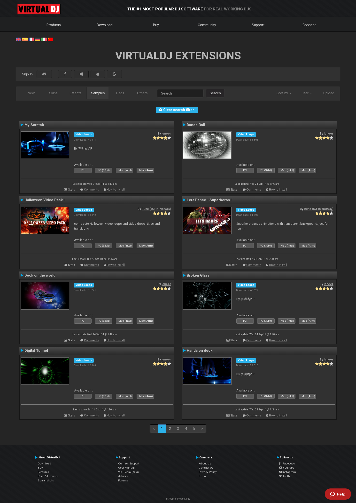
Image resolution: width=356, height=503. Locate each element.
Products (53, 25)
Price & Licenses (48, 476)
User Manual (126, 467)
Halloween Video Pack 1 (45, 200)
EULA (202, 476)
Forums (123, 480)
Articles (123, 476)
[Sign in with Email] (44, 74)
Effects (76, 93)
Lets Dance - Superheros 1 (210, 200)
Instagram (289, 472)
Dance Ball (196, 125)
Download (105, 25)
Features (43, 472)
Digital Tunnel (36, 350)
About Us (205, 463)
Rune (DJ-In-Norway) (156, 209)
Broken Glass (198, 275)
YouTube (288, 467)
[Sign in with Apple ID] (98, 74)
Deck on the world (39, 275)
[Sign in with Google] (114, 74)
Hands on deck (199, 350)
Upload (328, 93)
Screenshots (46, 480)
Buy (156, 25)
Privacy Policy (208, 472)
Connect (309, 25)
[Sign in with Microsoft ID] (81, 74)
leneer (166, 133)
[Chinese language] (50, 39)
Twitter (287, 476)
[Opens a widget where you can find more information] (338, 494)
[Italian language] (43, 39)
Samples (98, 93)
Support (258, 25)
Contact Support (128, 463)
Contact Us (206, 467)
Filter (305, 93)
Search (215, 93)
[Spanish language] (24, 39)
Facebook (287, 463)
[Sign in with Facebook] (65, 74)
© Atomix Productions (178, 498)
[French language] (31, 39)
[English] (18, 39)
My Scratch (34, 125)
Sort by (283, 93)
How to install (116, 189)
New (31, 93)
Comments (91, 189)
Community (207, 25)
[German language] (37, 39)
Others (142, 93)
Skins (53, 93)
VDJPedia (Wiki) (128, 472)
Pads (120, 93)
